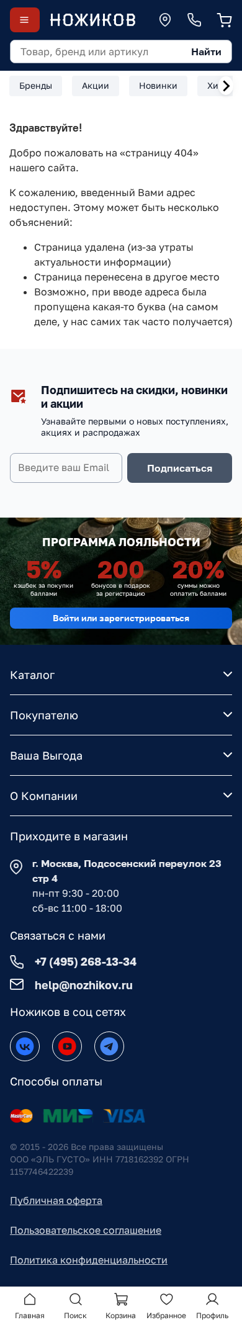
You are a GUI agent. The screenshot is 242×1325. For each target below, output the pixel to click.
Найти (206, 51)
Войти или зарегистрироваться (121, 618)
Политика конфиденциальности (89, 1260)
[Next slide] (225, 85)
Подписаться (179, 468)
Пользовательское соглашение (85, 1230)
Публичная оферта (56, 1200)
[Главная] (92, 20)
